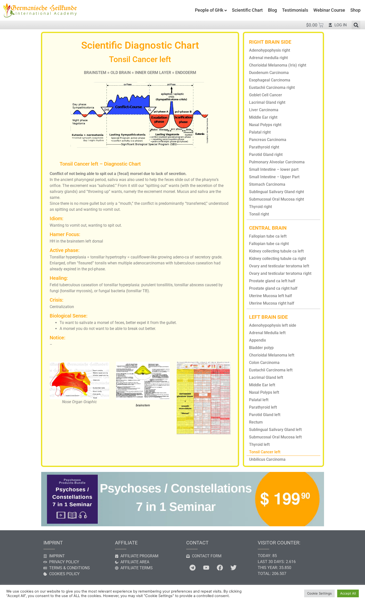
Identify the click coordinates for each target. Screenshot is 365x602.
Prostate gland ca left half (272, 281)
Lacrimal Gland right (267, 102)
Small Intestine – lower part (273, 169)
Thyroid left (259, 444)
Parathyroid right (264, 147)
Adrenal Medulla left (267, 332)
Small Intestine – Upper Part (274, 177)
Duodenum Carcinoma (269, 72)
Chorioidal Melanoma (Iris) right (277, 65)
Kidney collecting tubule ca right (277, 258)
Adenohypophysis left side (272, 325)
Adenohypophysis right (269, 50)
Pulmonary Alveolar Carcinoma (277, 162)
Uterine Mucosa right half (271, 303)
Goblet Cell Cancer (265, 95)
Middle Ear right (263, 117)
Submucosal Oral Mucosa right (276, 199)
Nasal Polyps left (264, 392)
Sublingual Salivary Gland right (276, 191)
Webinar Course (329, 10)
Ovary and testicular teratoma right (280, 273)
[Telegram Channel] (192, 568)
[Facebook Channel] (220, 568)
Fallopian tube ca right (269, 243)
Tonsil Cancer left (264, 452)
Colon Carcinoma (264, 362)
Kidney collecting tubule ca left (276, 251)
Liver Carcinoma (263, 109)
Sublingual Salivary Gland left (275, 429)
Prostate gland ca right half (273, 288)
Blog (272, 10)
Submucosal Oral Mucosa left (275, 437)
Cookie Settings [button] (319, 593)
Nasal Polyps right (265, 124)
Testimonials (295, 10)
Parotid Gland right (266, 154)
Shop (355, 10)
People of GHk (209, 10)
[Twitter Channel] (233, 568)
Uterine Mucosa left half (270, 295)
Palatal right (260, 132)
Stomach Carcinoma (267, 184)
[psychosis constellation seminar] (182, 524)
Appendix (257, 340)
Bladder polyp (261, 347)
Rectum (256, 422)
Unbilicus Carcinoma (267, 459)
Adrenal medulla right (268, 57)
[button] (356, 25)
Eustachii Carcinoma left (270, 370)
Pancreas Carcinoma (267, 139)
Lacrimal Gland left (266, 377)
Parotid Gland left (264, 414)
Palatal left (258, 399)
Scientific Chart (247, 10)
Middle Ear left (262, 385)
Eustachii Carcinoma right (272, 87)
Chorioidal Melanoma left (271, 355)
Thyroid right (260, 206)
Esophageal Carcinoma (269, 80)
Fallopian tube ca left (268, 236)
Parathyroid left (263, 407)
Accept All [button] (348, 593)
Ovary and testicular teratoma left (279, 266)
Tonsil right (259, 214)
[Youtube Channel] (206, 568)
